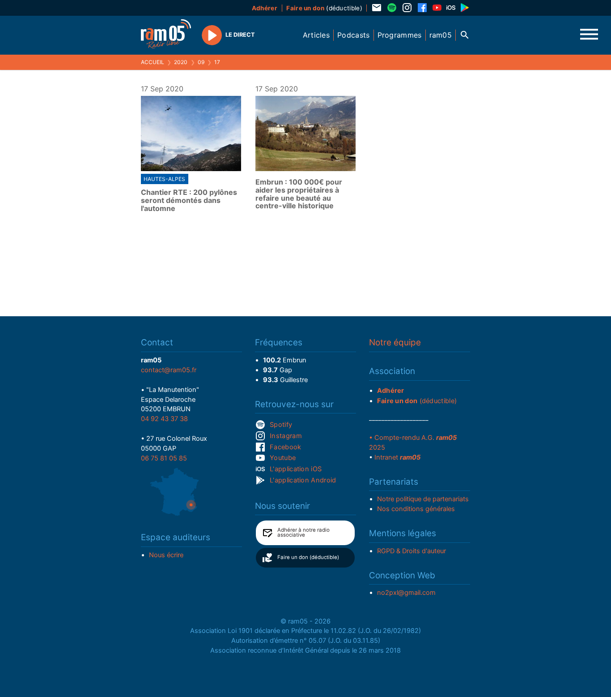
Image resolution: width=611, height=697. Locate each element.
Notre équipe (395, 342)
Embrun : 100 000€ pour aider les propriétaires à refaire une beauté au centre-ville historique (298, 194)
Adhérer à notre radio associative (303, 532)
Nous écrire (166, 555)
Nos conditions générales (416, 509)
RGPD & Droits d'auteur (411, 551)
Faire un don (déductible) (308, 557)
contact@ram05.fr (168, 370)
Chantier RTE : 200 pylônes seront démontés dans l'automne (189, 200)
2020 (180, 62)
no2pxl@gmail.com (406, 593)
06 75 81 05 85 (164, 458)
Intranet (397, 457)
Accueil (152, 62)
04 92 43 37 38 (164, 419)
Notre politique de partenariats (423, 499)
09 (201, 62)
